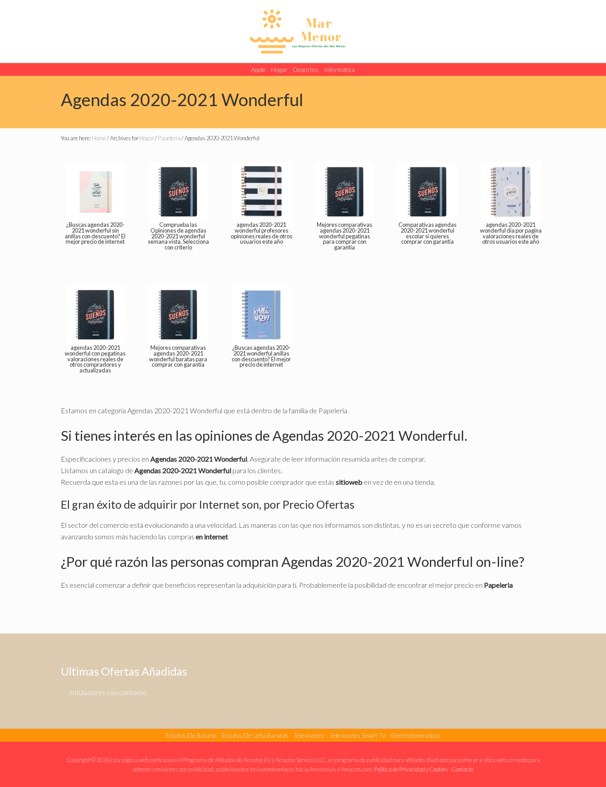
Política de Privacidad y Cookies (411, 769)
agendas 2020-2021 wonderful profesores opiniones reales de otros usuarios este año (261, 233)
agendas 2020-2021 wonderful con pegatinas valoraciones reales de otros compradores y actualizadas (95, 359)
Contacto (462, 769)
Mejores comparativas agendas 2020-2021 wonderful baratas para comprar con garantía (178, 356)
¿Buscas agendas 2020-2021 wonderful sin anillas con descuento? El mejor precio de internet (95, 233)
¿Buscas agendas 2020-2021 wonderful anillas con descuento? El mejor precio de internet (261, 356)
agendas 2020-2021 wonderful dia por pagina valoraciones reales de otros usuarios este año (511, 233)
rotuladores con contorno (108, 692)
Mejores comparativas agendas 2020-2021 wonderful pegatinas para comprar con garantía (344, 236)
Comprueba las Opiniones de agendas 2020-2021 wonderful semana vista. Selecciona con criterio (178, 236)
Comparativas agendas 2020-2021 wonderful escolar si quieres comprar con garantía (427, 233)
